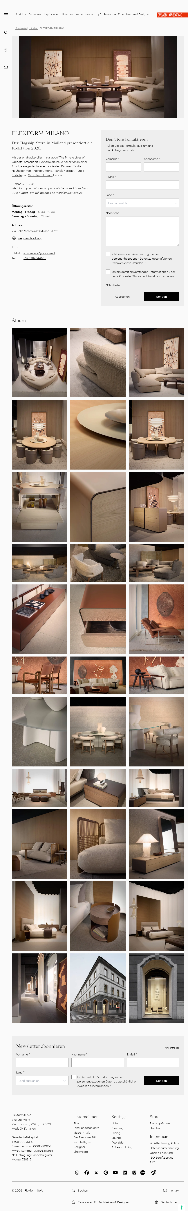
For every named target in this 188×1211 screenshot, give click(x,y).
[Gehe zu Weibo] (153, 1173)
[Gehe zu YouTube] (115, 1173)
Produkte (20, 14)
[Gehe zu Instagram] (76, 1173)
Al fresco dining (122, 1147)
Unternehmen (85, 1116)
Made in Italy (81, 1132)
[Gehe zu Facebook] (86, 1173)
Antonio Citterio (42, 170)
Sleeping (118, 1128)
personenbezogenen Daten (130, 258)
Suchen (83, 1190)
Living (116, 1123)
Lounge (117, 1137)
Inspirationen (51, 14)
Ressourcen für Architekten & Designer (126, 14)
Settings (119, 1116)
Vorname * (113, 158)
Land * (110, 195)
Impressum (159, 1136)
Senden (161, 296)
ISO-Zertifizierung (161, 1157)
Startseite (21, 28)
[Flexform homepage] (172, 15)
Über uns (67, 14)
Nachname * (152, 158)
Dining (116, 1133)
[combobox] (142, 203)
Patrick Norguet (64, 170)
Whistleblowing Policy (164, 1143)
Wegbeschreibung (30, 238)
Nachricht (112, 213)
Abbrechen (122, 296)
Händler (33, 28)
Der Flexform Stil (84, 1137)
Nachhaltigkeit (82, 1142)
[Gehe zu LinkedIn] (124, 1173)
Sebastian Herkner (40, 175)
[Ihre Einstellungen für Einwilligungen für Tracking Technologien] (181, 1207)
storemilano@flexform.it (39, 253)
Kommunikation (85, 14)
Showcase (35, 14)
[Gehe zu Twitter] (95, 1173)
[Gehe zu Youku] (143, 1172)
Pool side (118, 1142)
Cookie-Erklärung (161, 1152)
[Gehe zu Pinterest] (105, 1173)
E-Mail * (111, 177)
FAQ (152, 1162)
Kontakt (174, 1190)
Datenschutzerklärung (164, 1148)
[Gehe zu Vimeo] (134, 1173)
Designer (79, 1146)
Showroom (80, 1151)
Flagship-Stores (160, 1123)
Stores (155, 1116)
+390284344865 (35, 258)
